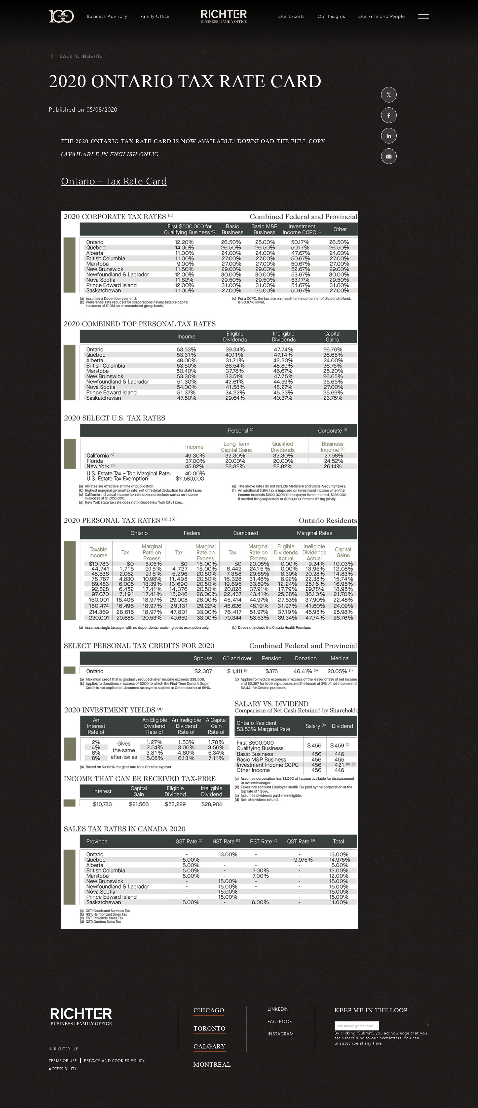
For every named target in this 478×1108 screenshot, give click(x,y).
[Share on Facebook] (389, 115)
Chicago (208, 1010)
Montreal (212, 1064)
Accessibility (63, 1068)
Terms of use (63, 1060)
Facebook (280, 1021)
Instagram (281, 1034)
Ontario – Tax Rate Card (114, 180)
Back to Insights (81, 56)
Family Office (154, 16)
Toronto (209, 1028)
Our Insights (331, 16)
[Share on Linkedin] (389, 136)
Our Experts (291, 16)
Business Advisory (107, 16)
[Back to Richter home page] (81, 1016)
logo (224, 12)
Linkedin (278, 1009)
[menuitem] (107, 16)
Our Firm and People (381, 16)
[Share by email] (389, 156)
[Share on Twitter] (389, 95)
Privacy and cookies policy (114, 1060)
